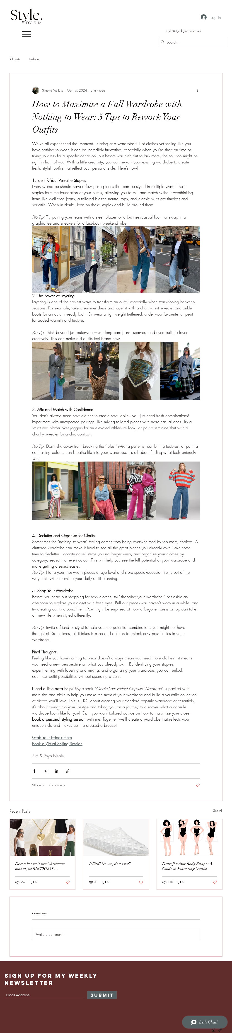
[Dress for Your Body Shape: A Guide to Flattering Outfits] (189, 837)
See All (217, 810)
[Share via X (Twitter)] (45, 771)
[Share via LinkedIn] (56, 771)
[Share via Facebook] (34, 771)
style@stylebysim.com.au (183, 31)
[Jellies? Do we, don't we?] (116, 837)
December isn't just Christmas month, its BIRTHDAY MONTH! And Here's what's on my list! (42, 866)
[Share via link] (67, 771)
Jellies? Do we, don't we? (109, 863)
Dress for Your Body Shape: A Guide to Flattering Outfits (187, 866)
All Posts (15, 59)
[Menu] (27, 34)
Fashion (34, 59)
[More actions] (197, 90)
